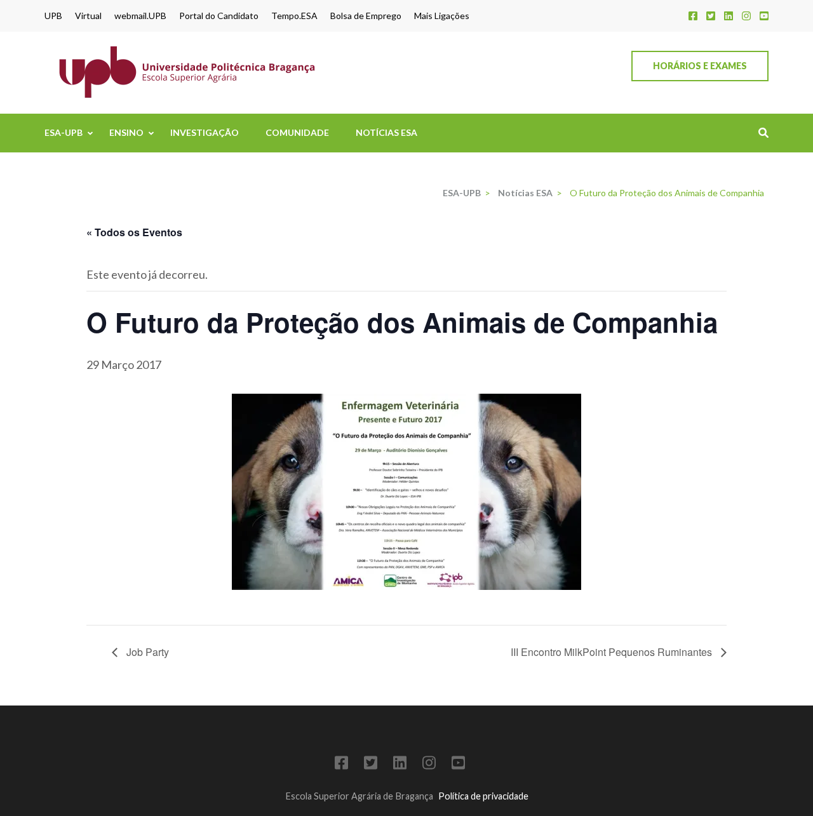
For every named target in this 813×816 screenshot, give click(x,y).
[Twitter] (710, 16)
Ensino (126, 132)
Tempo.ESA (294, 16)
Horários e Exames (700, 65)
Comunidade (297, 132)
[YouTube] (764, 16)
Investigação (204, 132)
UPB (53, 16)
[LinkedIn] (728, 16)
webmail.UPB (140, 16)
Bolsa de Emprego (365, 16)
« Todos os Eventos (134, 232)
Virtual (88, 16)
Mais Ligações (441, 16)
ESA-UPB (63, 132)
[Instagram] (746, 16)
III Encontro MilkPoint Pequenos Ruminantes (613, 652)
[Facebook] (693, 16)
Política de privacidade (483, 796)
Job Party (146, 652)
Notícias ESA (386, 132)
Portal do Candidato (219, 16)
